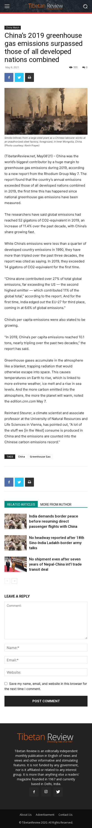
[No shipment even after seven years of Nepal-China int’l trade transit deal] (15, 564)
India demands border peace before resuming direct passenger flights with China (53, 521)
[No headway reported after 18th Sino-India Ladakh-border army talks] (15, 543)
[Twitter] (19, 77)
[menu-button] (7, 6)
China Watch (12, 27)
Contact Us (65, 815)
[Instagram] (46, 791)
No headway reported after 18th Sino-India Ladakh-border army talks (56, 542)
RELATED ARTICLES (21, 504)
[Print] (29, 77)
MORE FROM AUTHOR (55, 504)
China (21, 456)
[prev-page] (7, 581)
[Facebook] (8, 77)
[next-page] (14, 581)
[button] (85, 6)
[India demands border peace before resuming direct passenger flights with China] (15, 521)
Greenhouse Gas (40, 456)
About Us (25, 815)
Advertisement (45, 815)
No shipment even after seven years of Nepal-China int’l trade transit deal (55, 564)
